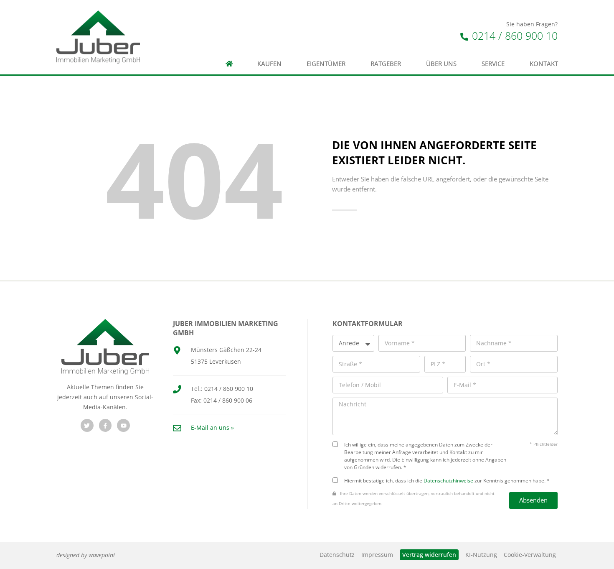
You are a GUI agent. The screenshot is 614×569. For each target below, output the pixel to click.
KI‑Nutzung (481, 555)
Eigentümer (326, 63)
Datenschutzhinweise (448, 480)
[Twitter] (87, 425)
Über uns (441, 63)
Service (493, 63)
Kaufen (269, 63)
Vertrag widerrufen (429, 555)
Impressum (377, 555)
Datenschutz (337, 555)
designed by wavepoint (85, 555)
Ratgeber (385, 63)
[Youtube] (123, 425)
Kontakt (544, 63)
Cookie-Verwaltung (530, 555)
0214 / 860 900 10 (513, 35)
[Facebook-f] (105, 425)
